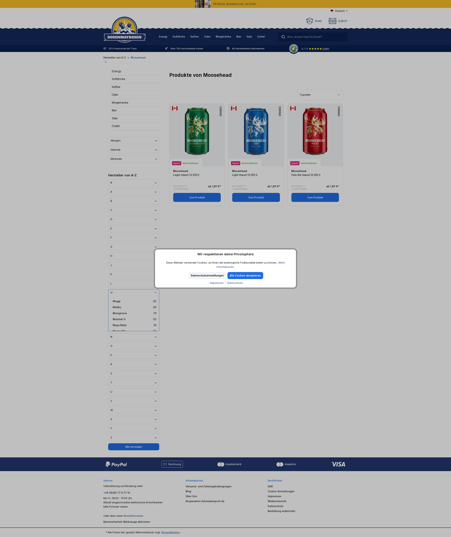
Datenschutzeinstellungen (207, 275)
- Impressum (216, 282)
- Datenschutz (234, 282)
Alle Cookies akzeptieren (245, 275)
